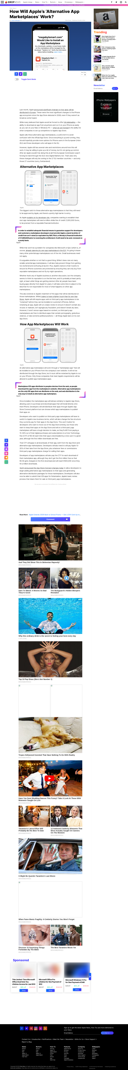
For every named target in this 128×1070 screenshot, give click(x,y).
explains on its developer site (38, 218)
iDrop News (23, 1066)
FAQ (11, 8)
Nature (94, 1056)
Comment (57, 519)
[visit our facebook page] (22, 1028)
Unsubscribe (36, 1039)
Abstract (94, 1050)
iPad (23, 1050)
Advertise (80, 1053)
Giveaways (68, 2)
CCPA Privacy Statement (81, 1066)
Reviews (66, 1050)
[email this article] (6, 449)
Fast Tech (24, 1056)
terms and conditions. (15, 1068)
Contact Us (26, 1039)
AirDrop (52, 1048)
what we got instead (61, 128)
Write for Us (79, 1039)
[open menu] (2, 2)
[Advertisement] (50, 94)
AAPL (65, 1056)
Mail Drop (52, 1060)
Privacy (66, 1052)
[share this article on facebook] (16, 74)
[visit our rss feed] (45, 1028)
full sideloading (69, 122)
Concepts (66, 1058)
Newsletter (69, 1039)
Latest (93, 1048)
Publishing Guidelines (110, 1066)
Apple (93, 1052)
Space (93, 1058)
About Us (80, 1048)
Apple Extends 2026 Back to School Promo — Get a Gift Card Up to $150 (56, 515)
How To (44, 2)
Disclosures (92, 1068)
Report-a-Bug (27, 1042)
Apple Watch (25, 1055)
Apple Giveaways (68, 1060)
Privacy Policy (82, 1050)
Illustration (95, 1053)
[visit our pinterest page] (31, 1028)
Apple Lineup (27, 2)
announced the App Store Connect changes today (44, 468)
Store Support (90, 1039)
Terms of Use (81, 1056)
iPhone (24, 1048)
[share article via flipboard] (6, 453)
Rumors (52, 2)
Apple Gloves (67, 1048)
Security (66, 1053)
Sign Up (115, 88)
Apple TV (24, 1053)
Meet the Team (58, 1039)
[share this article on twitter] (20, 74)
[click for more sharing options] (25, 74)
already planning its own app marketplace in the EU (45, 250)
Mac (23, 1052)
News (37, 2)
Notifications (46, 1039)
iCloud (52, 1053)
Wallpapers (79, 2)
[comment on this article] (6, 457)
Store (60, 2)
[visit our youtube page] (40, 1028)
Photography (95, 1055)
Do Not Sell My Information (96, 1066)
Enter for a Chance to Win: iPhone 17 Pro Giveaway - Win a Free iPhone (64, 5)
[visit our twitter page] (26, 1028)
